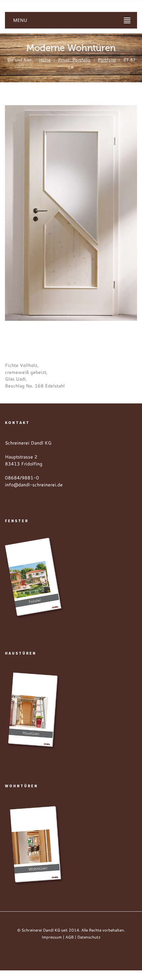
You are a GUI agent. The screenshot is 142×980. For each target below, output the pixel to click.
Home (45, 60)
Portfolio (107, 60)
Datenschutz (88, 937)
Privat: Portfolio (74, 60)
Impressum (52, 937)
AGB (69, 937)
